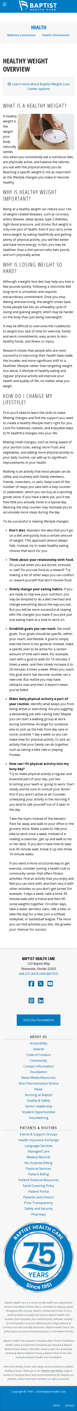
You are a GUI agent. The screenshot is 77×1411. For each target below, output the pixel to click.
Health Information (55, 35)
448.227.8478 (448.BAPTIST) (38, 974)
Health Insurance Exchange (38, 1140)
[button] (4, 4)
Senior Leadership (38, 1106)
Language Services (39, 1146)
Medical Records (39, 1157)
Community (38, 1060)
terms (56, 1405)
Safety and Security (38, 1208)
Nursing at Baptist (38, 1095)
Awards (38, 1049)
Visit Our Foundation (38, 1020)
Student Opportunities (38, 1112)
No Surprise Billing (38, 1163)
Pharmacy (38, 1214)
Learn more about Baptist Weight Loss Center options (40, 86)
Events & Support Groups (38, 1134)
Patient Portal (38, 1191)
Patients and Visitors (38, 1197)
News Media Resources (38, 1077)
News (38, 1089)
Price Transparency (38, 1203)
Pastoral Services (38, 1168)
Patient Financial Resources (38, 1180)
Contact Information (38, 1066)
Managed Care (38, 1151)
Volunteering (38, 1118)
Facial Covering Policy (38, 1186)
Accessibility (38, 1043)
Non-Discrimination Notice (38, 1083)
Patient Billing (38, 1174)
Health (38, 27)
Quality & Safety (38, 1100)
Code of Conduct (38, 1055)
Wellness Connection (21, 35)
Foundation (38, 1072)
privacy (69, 1405)
